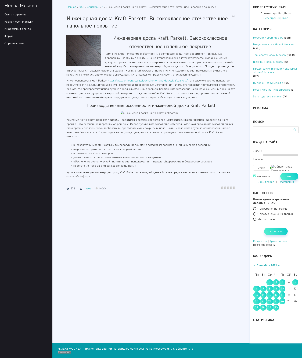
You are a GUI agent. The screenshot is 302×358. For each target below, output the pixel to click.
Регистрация (271, 18)
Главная (71, 7)
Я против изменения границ (275, 214)
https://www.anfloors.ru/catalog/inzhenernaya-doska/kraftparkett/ (148, 80)
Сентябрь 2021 (267, 265)
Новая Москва (20, 5)
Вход (285, 18)
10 (282, 288)
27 (256, 307)
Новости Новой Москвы (268, 37)
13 (257, 294)
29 (269, 307)
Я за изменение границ (272, 208)
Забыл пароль (266, 181)
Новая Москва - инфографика (271, 89)
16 (276, 294)
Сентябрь (93, 7)
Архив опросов (278, 241)
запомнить (263, 176)
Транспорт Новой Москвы (269, 55)
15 (270, 294)
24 (282, 301)
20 (256, 301)
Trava (87, 188)
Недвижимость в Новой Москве (273, 44)
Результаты (260, 241)
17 (282, 294)
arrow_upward (294, 350)
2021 (81, 7)
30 (276, 307)
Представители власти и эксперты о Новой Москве (275, 70)
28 (263, 307)
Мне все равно (266, 219)
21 (263, 301)
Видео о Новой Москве (268, 82)
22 (269, 301)
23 (276, 301)
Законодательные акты (267, 96)
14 (263, 294)
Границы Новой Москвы (268, 61)
